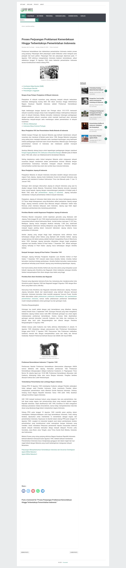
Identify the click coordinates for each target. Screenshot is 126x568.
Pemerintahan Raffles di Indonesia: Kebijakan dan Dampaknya (96, 125)
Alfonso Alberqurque (30, 124)
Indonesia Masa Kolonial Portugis (34, 126)
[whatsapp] (38, 491)
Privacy (36, 4)
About (42, 4)
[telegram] (43, 491)
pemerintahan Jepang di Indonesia (50, 192)
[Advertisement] (53, 31)
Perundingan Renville (30, 88)
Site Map (22, 4)
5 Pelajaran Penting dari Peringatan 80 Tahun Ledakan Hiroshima (96, 113)
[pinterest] (33, 491)
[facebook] (23, 491)
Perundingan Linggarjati (31, 91)
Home (23, 16)
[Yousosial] (26, 10)
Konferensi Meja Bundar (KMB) (34, 86)
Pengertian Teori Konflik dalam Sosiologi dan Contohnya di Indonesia (96, 100)
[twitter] (28, 491)
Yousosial (65, 562)
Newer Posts (24, 552)
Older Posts (73, 552)
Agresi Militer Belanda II (29, 454)
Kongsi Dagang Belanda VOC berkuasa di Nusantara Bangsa (41, 153)
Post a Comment (54, 47)
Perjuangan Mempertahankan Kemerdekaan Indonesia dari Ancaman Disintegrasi (48, 450)
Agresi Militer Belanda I (29, 452)
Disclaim (29, 4)
